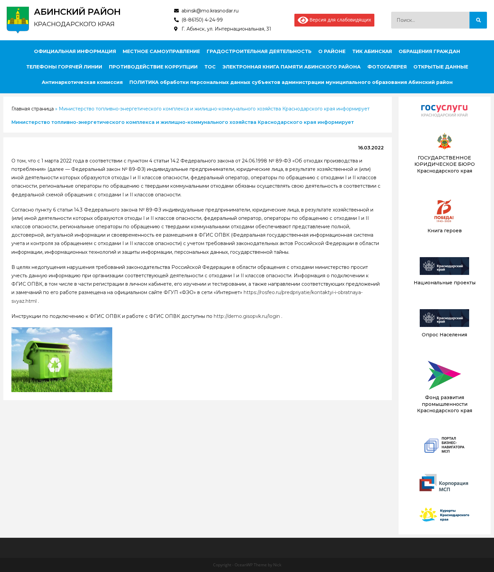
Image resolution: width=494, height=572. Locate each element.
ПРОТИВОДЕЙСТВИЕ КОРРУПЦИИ (153, 67)
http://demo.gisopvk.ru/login (247, 316)
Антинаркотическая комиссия (82, 82)
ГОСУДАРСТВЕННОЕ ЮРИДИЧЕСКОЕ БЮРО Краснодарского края (444, 164)
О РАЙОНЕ (331, 51)
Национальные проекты (445, 283)
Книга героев (444, 231)
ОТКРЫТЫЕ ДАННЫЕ (440, 67)
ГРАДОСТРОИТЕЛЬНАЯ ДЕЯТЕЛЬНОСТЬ (259, 51)
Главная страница (32, 109)
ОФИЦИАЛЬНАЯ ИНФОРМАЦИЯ (75, 51)
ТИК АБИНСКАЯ (372, 51)
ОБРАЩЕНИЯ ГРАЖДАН (429, 51)
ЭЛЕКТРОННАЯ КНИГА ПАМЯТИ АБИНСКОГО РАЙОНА (291, 67)
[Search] (478, 20)
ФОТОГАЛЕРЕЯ (387, 67)
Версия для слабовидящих (339, 19)
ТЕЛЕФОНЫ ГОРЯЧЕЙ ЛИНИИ (64, 67)
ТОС (210, 67)
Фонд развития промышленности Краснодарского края (444, 404)
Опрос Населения (444, 335)
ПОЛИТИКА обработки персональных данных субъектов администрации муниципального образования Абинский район (291, 82)
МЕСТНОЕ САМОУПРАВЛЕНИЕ (161, 51)
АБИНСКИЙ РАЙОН (77, 12)
